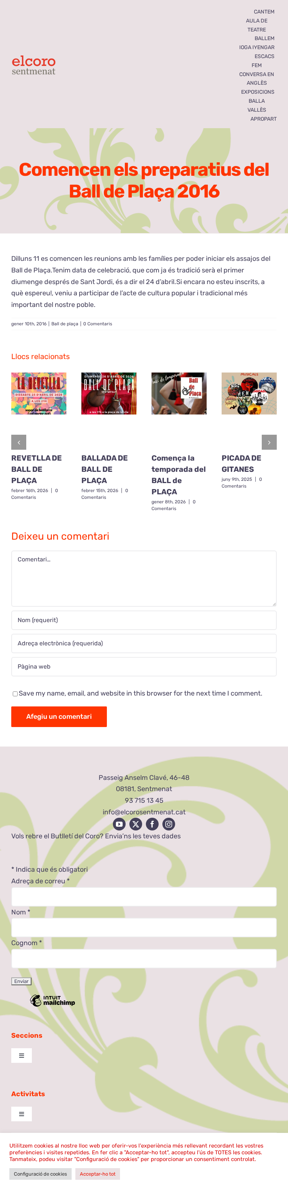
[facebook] (152, 824)
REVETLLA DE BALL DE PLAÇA (36, 469)
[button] (18, 442)
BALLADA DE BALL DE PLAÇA (104, 469)
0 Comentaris (97, 323)
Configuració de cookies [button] (40, 1174)
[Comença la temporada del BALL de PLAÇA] (179, 410)
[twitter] (135, 824)
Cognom (26, 943)
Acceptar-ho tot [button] (98, 1174)
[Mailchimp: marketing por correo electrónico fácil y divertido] (52, 1006)
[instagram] (168, 824)
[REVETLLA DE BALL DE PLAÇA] (38, 410)
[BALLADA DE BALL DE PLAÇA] (108, 410)
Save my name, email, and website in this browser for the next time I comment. (140, 693)
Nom (20, 912)
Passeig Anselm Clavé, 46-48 (144, 778)
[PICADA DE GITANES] (249, 410)
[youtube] (119, 824)
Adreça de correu (40, 881)
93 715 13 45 (144, 800)
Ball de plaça (64, 323)
